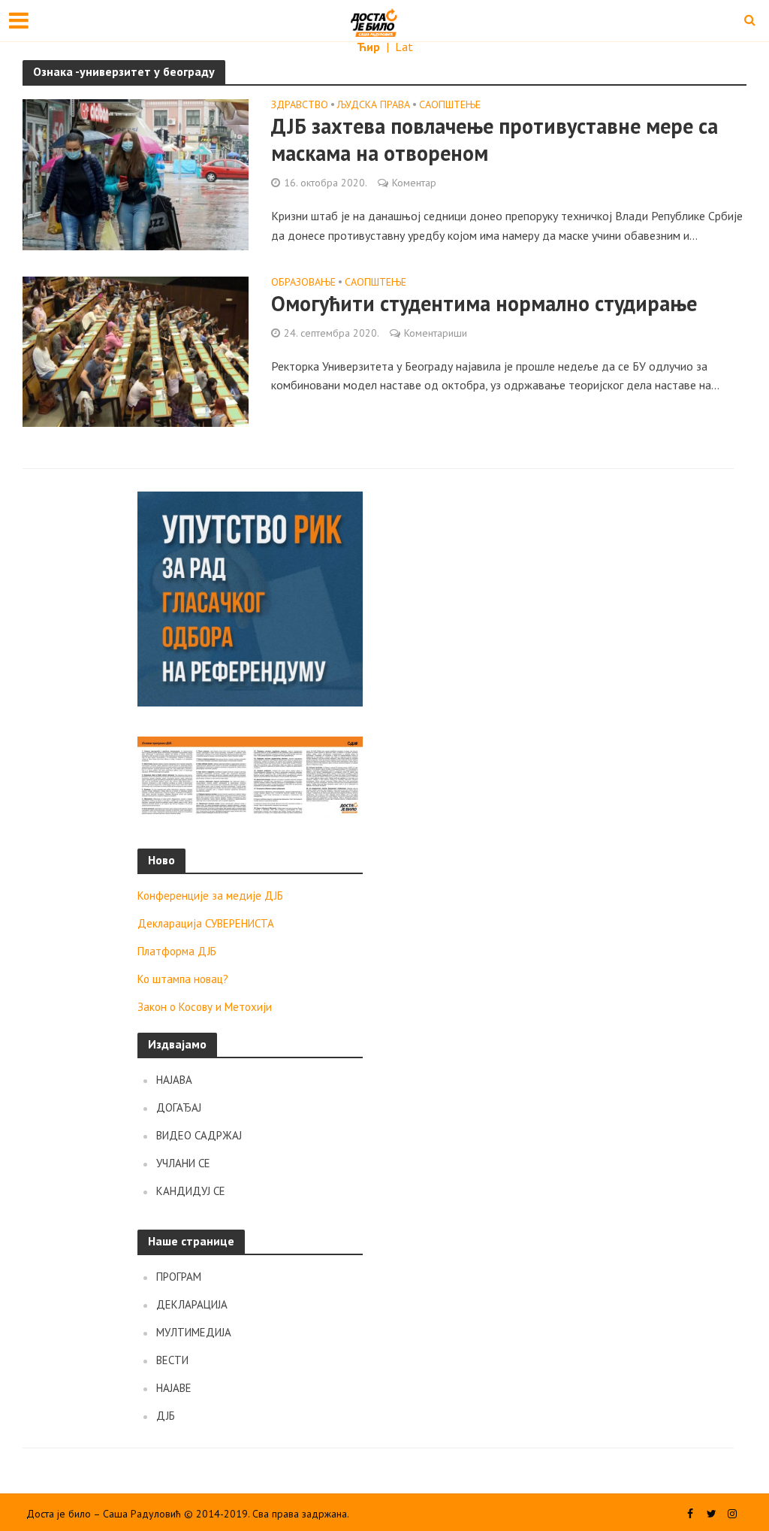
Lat (404, 46)
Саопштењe (450, 105)
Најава (174, 1080)
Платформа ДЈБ (176, 951)
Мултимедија (193, 1332)
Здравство (299, 105)
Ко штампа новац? (182, 979)
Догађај (178, 1107)
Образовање (303, 283)
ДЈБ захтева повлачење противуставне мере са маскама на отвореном (494, 140)
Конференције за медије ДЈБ (210, 895)
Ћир (370, 46)
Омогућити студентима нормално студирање (484, 303)
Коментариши (435, 333)
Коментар (414, 182)
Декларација (192, 1304)
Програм (178, 1276)
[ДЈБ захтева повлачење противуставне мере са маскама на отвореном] (136, 172)
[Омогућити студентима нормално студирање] (136, 350)
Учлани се (183, 1163)
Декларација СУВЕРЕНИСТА (205, 923)
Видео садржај (199, 1135)
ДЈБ (165, 1415)
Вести (172, 1360)
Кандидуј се (190, 1191)
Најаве (173, 1388)
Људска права (373, 105)
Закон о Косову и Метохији (204, 1007)
